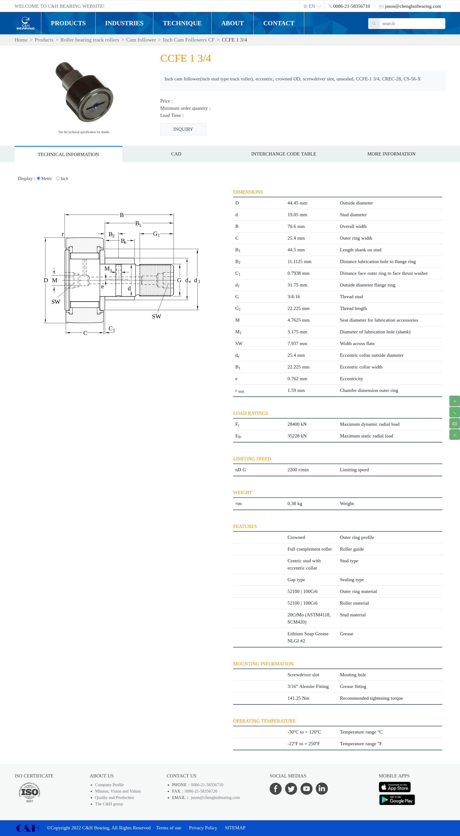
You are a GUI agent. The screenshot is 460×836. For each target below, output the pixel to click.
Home (21, 40)
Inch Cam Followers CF (189, 40)
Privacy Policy (203, 827)
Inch (64, 178)
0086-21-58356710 (207, 784)
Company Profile (109, 784)
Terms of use (168, 827)
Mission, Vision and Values (118, 791)
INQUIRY (183, 129)
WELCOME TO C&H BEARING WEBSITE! (60, 6)
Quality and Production (114, 797)
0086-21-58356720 (201, 791)
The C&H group (109, 804)
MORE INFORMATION (391, 154)
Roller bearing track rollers (89, 40)
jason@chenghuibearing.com (215, 797)
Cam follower (141, 40)
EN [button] (312, 6)
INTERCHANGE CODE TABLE (283, 154)
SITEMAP (235, 827)
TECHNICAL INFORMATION (68, 154)
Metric (46, 178)
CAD (176, 154)
